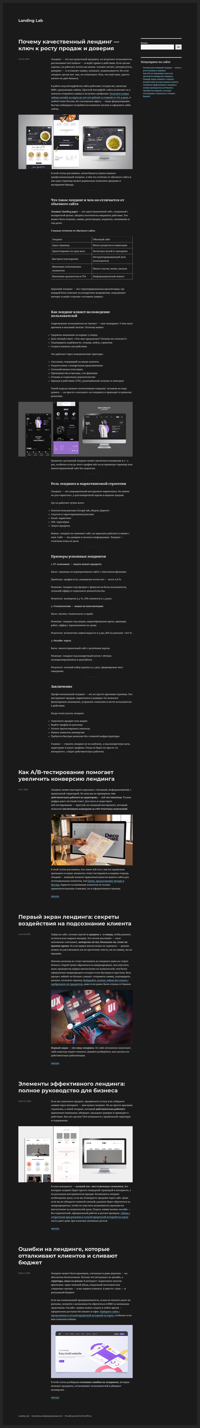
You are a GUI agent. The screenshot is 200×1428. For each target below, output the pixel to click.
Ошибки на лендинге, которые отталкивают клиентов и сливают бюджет (67, 1256)
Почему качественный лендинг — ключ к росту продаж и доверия (68, 45)
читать (55, 896)
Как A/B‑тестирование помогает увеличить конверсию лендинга (66, 775)
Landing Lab (30, 20)
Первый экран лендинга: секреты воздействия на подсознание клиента (74, 920)
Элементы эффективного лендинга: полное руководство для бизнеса (71, 1087)
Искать (144, 43)
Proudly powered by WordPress (78, 1416)
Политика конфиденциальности (47, 1416)
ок (178, 47)
